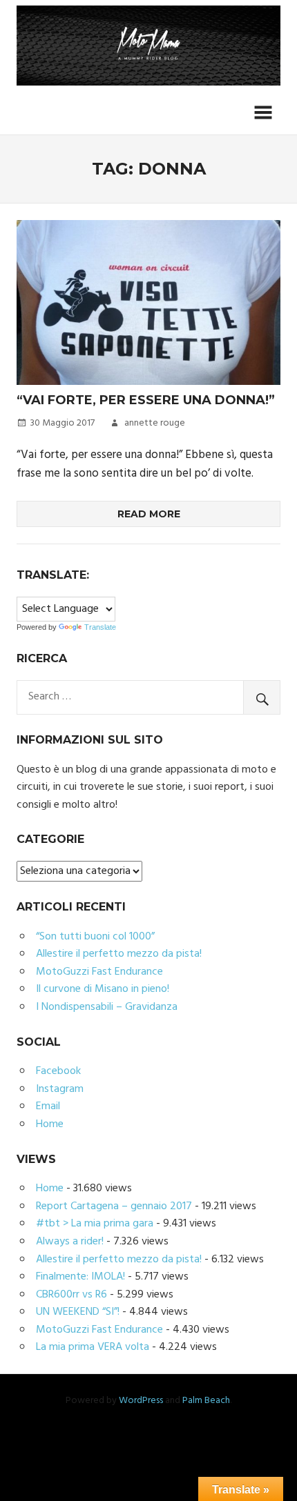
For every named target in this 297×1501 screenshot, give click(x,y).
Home (50, 1124)
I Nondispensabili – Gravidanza (107, 1007)
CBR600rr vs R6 (71, 1295)
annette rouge (154, 423)
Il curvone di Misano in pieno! (102, 989)
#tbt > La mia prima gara (94, 1224)
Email (48, 1106)
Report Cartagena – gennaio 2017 (114, 1206)
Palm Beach (206, 1401)
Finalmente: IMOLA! (80, 1277)
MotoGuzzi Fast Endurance (99, 972)
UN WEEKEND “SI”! (77, 1312)
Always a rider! (70, 1242)
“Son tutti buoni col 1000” (95, 937)
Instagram (60, 1089)
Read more (148, 514)
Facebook (58, 1071)
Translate (100, 627)
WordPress (141, 1401)
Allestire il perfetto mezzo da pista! (119, 954)
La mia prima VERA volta (92, 1347)
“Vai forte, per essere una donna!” (146, 400)
